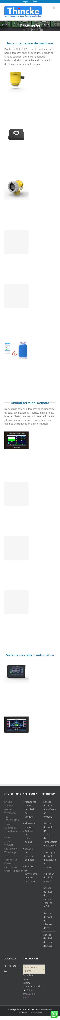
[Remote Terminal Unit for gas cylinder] (16, 548)
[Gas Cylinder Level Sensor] (16, 350)
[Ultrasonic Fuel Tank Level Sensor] (16, 135)
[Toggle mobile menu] (54, 7)
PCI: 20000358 (35, 1012)
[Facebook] (5, 966)
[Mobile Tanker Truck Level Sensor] (16, 296)
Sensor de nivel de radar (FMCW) (48, 940)
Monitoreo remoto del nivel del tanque (30, 809)
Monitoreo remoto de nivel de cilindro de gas (30, 832)
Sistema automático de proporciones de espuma (16, 666)
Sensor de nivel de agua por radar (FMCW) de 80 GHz (16, 75)
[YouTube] (14, 966)
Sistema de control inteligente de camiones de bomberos (16, 718)
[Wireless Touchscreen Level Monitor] (16, 441)
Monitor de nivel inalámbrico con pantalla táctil (16, 435)
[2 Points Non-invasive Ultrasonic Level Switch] (16, 242)
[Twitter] (10, 966)
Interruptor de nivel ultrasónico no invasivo (48, 860)
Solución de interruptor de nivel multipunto (30, 874)
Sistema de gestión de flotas (29, 854)
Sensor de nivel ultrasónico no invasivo (16, 183)
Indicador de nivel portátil (48, 877)
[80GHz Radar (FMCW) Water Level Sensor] (16, 81)
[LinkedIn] (5, 971)
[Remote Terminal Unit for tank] (16, 602)
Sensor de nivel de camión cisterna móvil (16, 290)
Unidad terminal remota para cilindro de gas (16, 542)
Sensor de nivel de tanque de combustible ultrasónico (16, 128)
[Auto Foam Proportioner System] (16, 671)
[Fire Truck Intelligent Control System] (16, 725)
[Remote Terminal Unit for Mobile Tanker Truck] (16, 494)
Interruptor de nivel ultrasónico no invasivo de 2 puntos (16, 237)
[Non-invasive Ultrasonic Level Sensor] (16, 188)
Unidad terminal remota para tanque (16, 598)
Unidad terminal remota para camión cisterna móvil (16, 489)
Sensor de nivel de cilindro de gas (16, 345)
